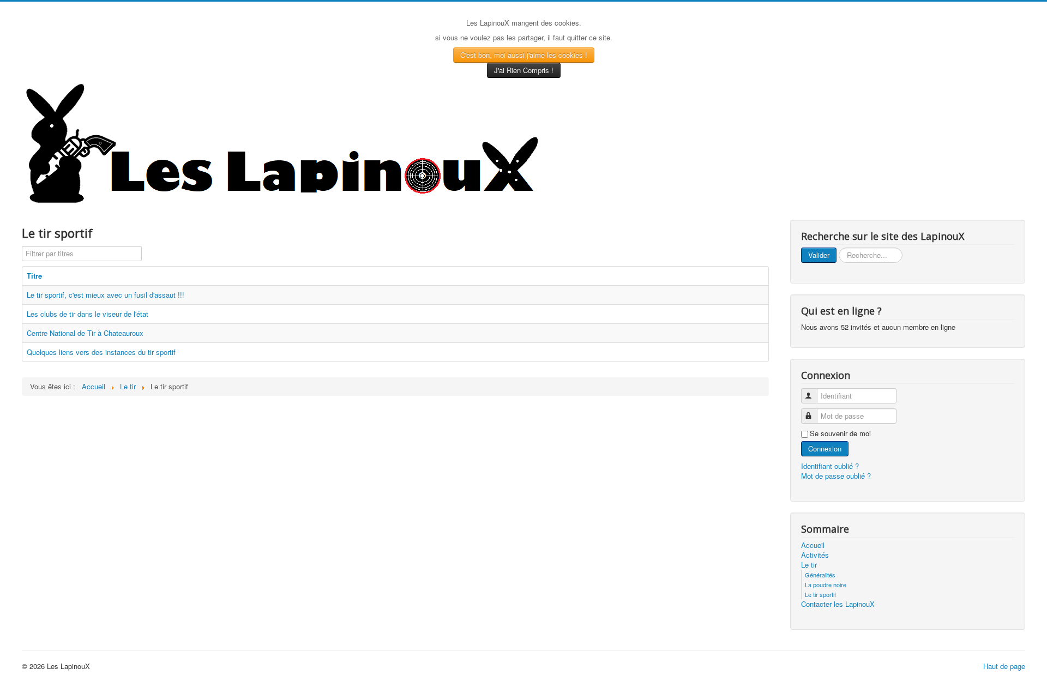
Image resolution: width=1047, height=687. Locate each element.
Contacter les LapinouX (838, 604)
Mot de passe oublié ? (836, 476)
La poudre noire (825, 584)
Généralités (820, 574)
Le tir (809, 565)
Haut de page (1004, 666)
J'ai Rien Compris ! (523, 70)
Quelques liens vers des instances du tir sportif (101, 352)
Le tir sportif (820, 594)
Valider (818, 255)
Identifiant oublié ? (830, 466)
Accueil (813, 545)
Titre (34, 275)
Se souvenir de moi (840, 433)
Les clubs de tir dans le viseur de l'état (87, 314)
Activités (815, 555)
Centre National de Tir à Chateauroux (85, 333)
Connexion (824, 448)
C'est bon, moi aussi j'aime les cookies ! (523, 55)
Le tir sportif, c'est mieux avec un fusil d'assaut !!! (105, 295)
